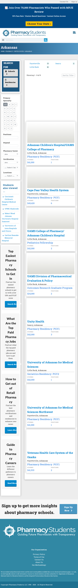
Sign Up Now (68, 509)
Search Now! (12, 304)
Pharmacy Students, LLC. (18, 585)
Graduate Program (61, 288)
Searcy (58, 63)
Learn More (12, 430)
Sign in (74, 2)
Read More (12, 483)
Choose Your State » (39, 23)
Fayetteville (35, 63)
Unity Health (35, 321)
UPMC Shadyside (12, 209)
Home (2, 51)
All (5, 104)
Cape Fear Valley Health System (48, 190)
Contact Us (64, 2)
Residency (46, 156)
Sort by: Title (68, 75)
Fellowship (46, 242)
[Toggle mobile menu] (76, 35)
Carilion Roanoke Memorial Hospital (10, 238)
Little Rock (34, 67)
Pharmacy (9, 51)
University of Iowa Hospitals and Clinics (9, 228)
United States (19, 51)
